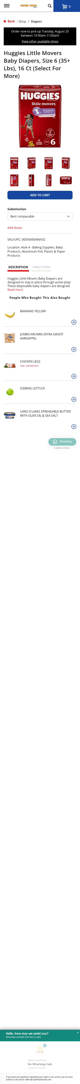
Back (11, 21)
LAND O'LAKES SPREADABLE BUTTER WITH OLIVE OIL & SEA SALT (45, 413)
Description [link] (18, 267)
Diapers (36, 21)
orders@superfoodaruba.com (38, 1080)
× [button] (78, 1032)
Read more (15, 290)
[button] (14, 163)
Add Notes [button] (14, 228)
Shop (22, 21)
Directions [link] (41, 267)
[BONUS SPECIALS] (7, 415)
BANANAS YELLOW (33, 311)
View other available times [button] (40, 41)
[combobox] (40, 216)
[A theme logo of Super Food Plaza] (28, 5)
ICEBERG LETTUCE (32, 388)
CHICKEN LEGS (30, 361)
